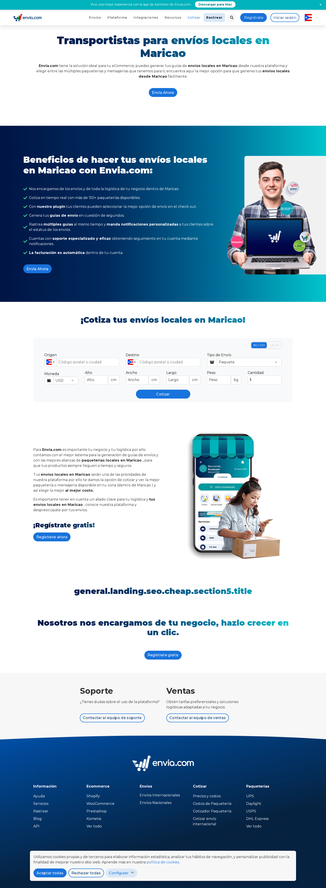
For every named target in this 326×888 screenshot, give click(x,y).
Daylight (253, 804)
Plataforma (117, 18)
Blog (37, 819)
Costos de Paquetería (212, 804)
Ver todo (94, 826)
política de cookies (163, 862)
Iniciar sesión (284, 18)
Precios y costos (207, 796)
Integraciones (145, 18)
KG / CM (259, 345)
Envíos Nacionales (155, 803)
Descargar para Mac (215, 4)
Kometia (93, 819)
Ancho (141, 376)
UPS (250, 796)
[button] (50, 362)
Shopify (93, 796)
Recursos (173, 18)
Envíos (95, 18)
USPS (251, 811)
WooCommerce (100, 804)
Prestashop (96, 811)
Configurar (118, 873)
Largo (182, 376)
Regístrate (253, 18)
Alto (100, 376)
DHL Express (257, 819)
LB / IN (274, 345)
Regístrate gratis (163, 655)
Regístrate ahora (51, 537)
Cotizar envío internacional (204, 821)
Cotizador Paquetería (212, 811)
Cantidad (256, 373)
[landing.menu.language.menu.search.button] (232, 17)
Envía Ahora (163, 92)
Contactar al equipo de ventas (197, 718)
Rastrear (214, 18)
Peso (222, 376)
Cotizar (194, 18)
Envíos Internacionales (160, 795)
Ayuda (39, 796)
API (36, 826)
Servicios (40, 804)
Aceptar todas (50, 873)
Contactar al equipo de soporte (112, 718)
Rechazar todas (86, 873)
